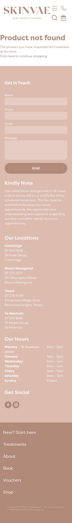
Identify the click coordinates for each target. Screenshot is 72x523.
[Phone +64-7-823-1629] (63, 8)
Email (8, 123)
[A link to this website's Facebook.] (8, 404)
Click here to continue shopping (23, 56)
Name (9, 95)
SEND (36, 168)
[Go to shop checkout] (63, 17)
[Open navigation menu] (54, 8)
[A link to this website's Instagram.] (15, 404)
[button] (54, 17)
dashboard (35, 507)
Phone (9, 109)
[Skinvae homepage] (27, 13)
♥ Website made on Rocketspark (26, 509)
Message (11, 138)
